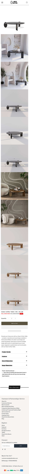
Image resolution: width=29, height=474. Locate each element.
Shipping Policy (5, 415)
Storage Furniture (6, 430)
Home (3, 425)
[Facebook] (2, 449)
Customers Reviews (7, 403)
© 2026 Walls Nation (7, 466)
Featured (4, 427)
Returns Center (5, 404)
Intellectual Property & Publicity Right (11, 410)
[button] (14, 327)
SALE (3, 436)
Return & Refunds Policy (8, 406)
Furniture (4, 429)
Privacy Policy (5, 413)
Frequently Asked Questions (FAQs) (10, 408)
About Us (4, 401)
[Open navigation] (2, 2)
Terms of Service (6, 411)
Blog (3, 418)
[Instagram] (5, 449)
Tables (3, 432)
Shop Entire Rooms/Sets (8, 417)
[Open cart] (26, 2)
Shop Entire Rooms (6, 434)
